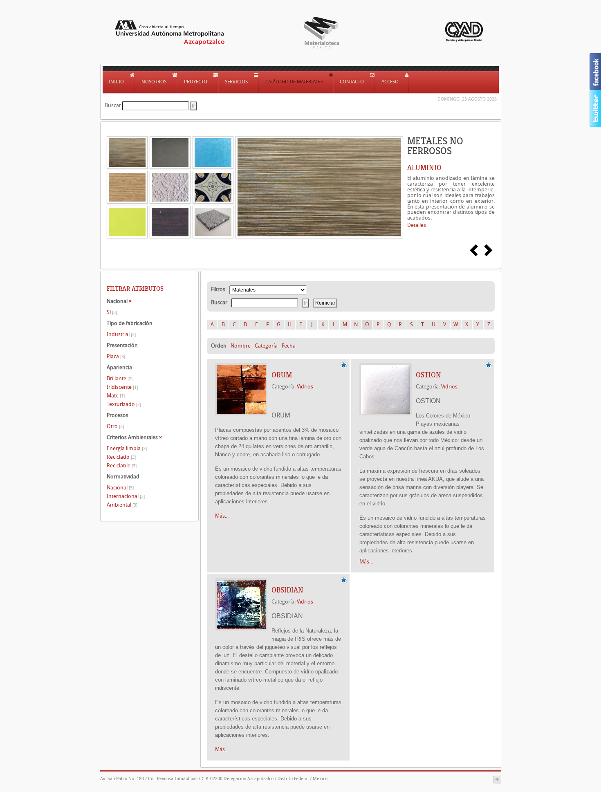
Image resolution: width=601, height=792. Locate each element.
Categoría (266, 346)
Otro (115, 426)
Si (112, 312)
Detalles (416, 225)
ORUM (281, 374)
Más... (222, 516)
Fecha (289, 346)
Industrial (121, 334)
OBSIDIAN (287, 590)
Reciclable (122, 465)
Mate (116, 396)
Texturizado (124, 404)
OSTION (428, 374)
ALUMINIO (424, 167)
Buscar (113, 105)
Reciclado (121, 457)
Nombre (241, 346)
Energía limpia (127, 448)
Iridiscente (122, 387)
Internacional (126, 496)
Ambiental (122, 505)
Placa (116, 356)
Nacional (120, 488)
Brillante (119, 378)
